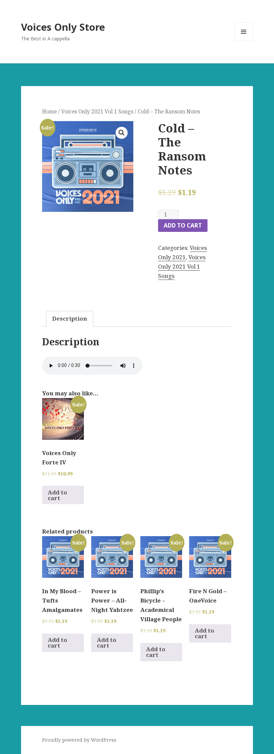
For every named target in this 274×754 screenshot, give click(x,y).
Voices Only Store (63, 26)
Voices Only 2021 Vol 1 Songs (97, 111)
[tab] (69, 319)
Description (69, 318)
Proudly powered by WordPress (79, 740)
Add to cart (183, 225)
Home (49, 111)
